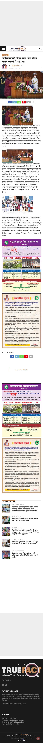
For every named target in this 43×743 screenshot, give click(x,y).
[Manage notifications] (38, 738)
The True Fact (24, 734)
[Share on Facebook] (10, 102)
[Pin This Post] (24, 102)
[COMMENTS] (33, 102)
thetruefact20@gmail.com (15, 722)
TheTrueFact (15, 65)
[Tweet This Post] (14, 102)
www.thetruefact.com (16, 720)
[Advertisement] (21, 23)
